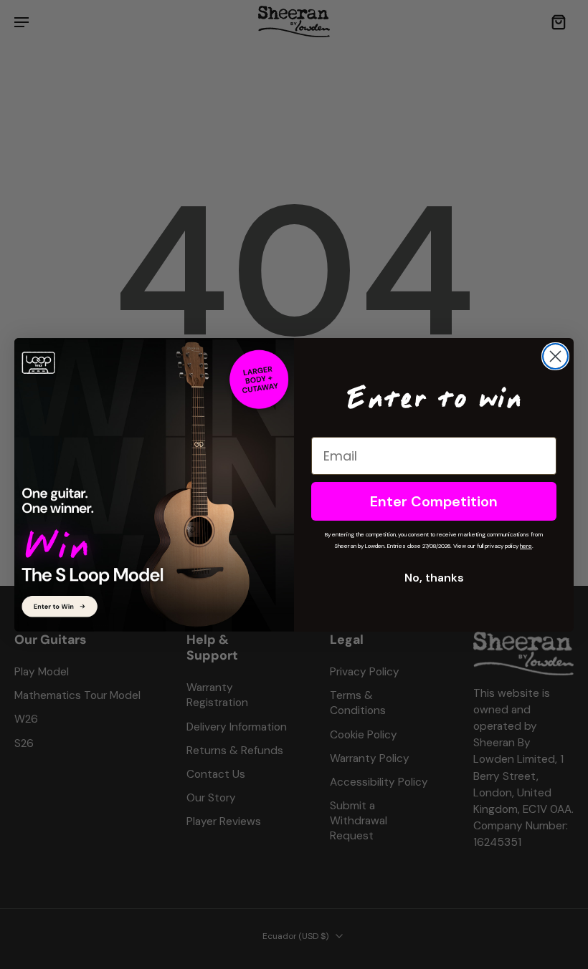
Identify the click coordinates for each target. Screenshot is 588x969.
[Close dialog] (555, 356)
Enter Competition (434, 501)
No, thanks (434, 577)
